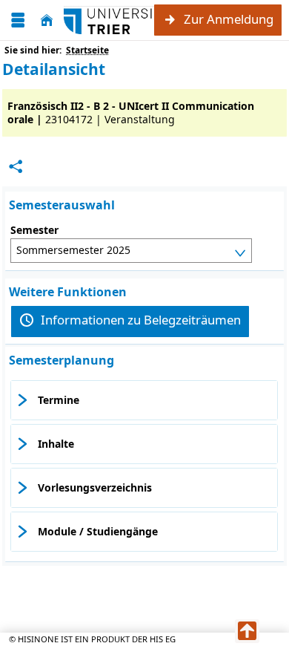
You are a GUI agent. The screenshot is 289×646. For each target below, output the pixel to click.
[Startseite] (47, 20)
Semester (34, 230)
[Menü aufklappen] (17, 20)
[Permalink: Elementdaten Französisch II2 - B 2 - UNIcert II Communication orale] (15, 167)
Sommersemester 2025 (73, 250)
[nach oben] (247, 631)
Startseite (87, 50)
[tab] (144, 400)
